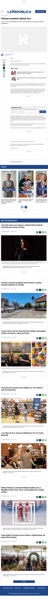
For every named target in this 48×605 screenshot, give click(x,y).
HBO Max (9, 529)
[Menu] (2, 11)
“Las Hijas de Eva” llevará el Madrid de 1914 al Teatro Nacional (22, 434)
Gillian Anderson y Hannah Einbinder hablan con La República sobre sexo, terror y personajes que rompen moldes (22, 490)
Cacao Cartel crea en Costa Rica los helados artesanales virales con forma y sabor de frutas (23, 332)
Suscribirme (42, 111)
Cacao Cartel (23, 371)
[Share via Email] (4, 73)
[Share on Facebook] (4, 65)
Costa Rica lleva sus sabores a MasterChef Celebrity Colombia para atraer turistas (22, 226)
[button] (40, 11)
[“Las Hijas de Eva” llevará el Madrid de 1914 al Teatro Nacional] (23, 456)
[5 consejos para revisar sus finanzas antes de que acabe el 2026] (13, 78)
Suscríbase (41, 588)
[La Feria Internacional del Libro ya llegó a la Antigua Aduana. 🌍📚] (26, 184)
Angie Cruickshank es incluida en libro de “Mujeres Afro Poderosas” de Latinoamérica (30, 72)
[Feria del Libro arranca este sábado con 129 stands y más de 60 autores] (23, 410)
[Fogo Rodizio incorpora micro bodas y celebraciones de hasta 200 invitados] (23, 558)
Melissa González (9, 54)
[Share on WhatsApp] (4, 71)
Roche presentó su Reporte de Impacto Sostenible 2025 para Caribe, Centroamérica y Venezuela (8, 201)
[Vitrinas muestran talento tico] (24, 39)
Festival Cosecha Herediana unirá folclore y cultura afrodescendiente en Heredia (21, 284)
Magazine (6, 15)
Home (2, 15)
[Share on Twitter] (4, 68)
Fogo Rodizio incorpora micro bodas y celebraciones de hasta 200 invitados (23, 536)
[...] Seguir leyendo (28, 267)
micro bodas (30, 574)
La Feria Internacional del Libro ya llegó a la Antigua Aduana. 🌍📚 (25, 201)
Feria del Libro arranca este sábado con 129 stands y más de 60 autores (22, 389)
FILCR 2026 (6, 426)
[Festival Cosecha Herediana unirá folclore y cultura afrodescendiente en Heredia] (23, 305)
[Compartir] (4, 76)
